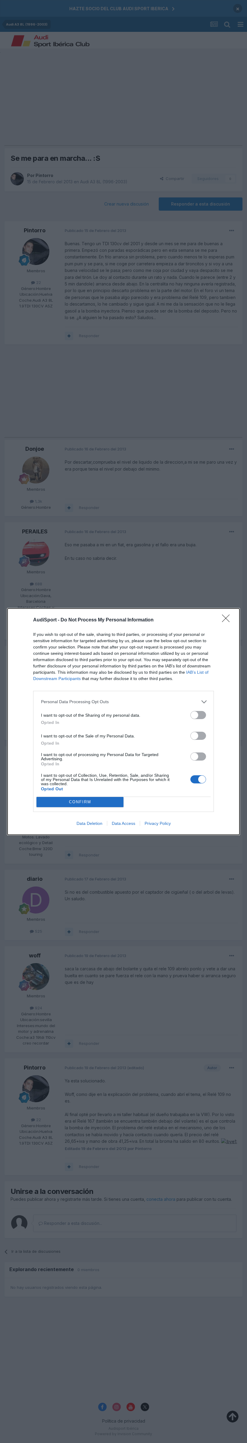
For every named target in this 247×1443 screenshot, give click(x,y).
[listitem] (123, 702)
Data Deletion (89, 823)
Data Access (123, 823)
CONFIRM (80, 802)
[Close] (227, 620)
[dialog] (123, 722)
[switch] (198, 715)
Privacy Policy (158, 823)
